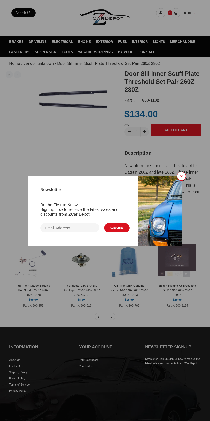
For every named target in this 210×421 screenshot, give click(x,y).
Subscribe (116, 228)
